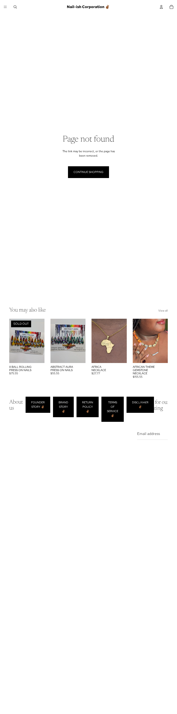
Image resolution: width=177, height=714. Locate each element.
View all (163, 310)
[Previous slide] (96, 341)
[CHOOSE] (119, 356)
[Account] (161, 7)
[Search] (15, 7)
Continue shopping (88, 172)
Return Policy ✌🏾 (87, 407)
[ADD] (78, 356)
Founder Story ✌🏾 (38, 405)
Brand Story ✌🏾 (63, 407)
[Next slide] (122, 341)
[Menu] (5, 7)
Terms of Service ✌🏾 (112, 409)
